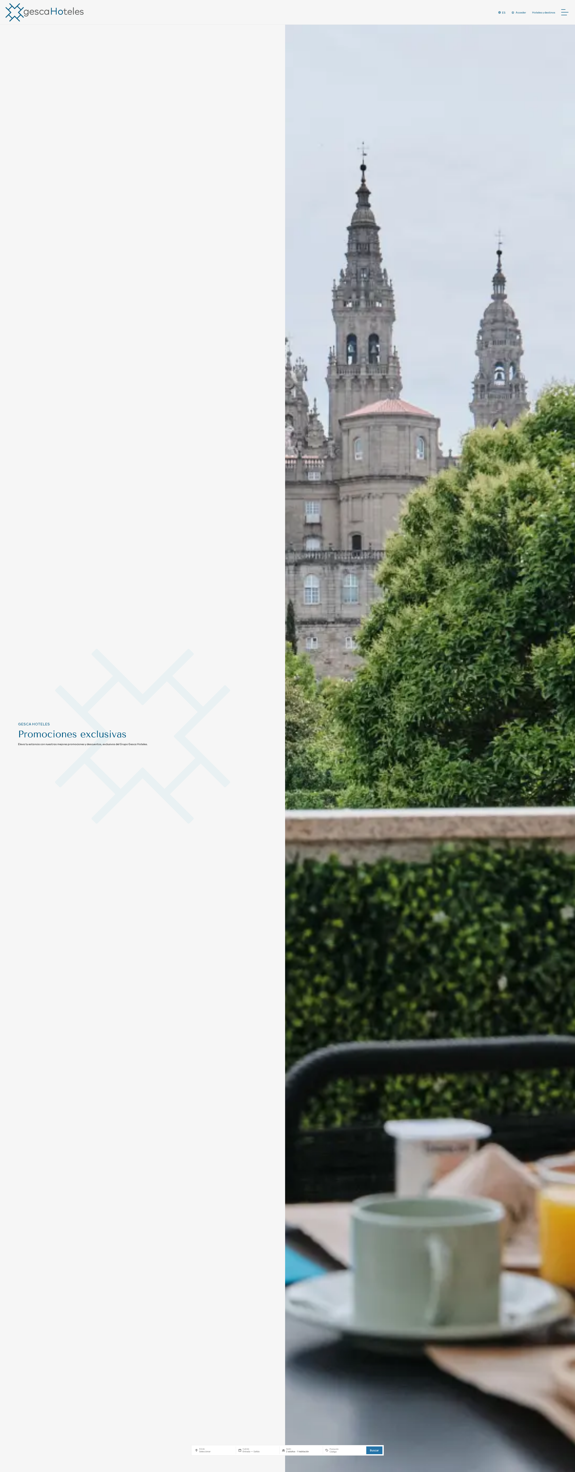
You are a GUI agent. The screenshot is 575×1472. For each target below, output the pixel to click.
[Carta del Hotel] (565, 12)
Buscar (374, 1450)
